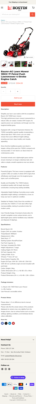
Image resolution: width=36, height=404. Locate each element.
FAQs (19, 394)
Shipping (4, 396)
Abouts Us (13, 394)
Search (6, 394)
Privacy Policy (28, 396)
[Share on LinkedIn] (9, 323)
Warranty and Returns (15, 396)
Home (3, 20)
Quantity (3, 87)
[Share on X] (6, 323)
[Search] (32, 14)
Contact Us (26, 394)
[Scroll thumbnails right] (33, 64)
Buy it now (18, 104)
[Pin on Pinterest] (13, 323)
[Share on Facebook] (2, 323)
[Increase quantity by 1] (17, 91)
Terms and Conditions (18, 398)
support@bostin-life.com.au (13, 356)
